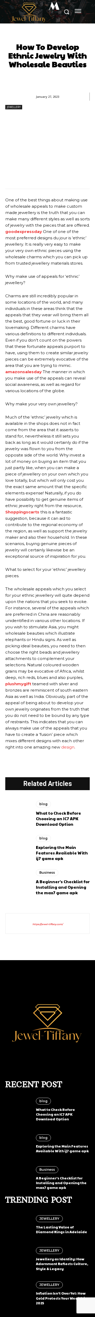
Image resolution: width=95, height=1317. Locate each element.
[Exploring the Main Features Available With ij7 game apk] (18, 848)
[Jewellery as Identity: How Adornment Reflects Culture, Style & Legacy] (18, 1259)
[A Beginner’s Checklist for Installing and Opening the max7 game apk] (18, 882)
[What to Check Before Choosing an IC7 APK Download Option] (18, 814)
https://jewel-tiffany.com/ (47, 924)
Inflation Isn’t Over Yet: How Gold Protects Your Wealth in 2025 (61, 1298)
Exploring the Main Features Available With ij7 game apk (62, 852)
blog (43, 804)
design (67, 747)
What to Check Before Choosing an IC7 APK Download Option (58, 818)
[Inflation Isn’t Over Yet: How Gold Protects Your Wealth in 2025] (18, 1293)
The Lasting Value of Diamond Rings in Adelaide (61, 1229)
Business (47, 872)
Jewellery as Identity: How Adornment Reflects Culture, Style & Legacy (62, 1264)
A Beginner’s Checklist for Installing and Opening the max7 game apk (63, 887)
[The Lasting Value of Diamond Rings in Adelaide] (18, 1225)
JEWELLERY (14, 107)
